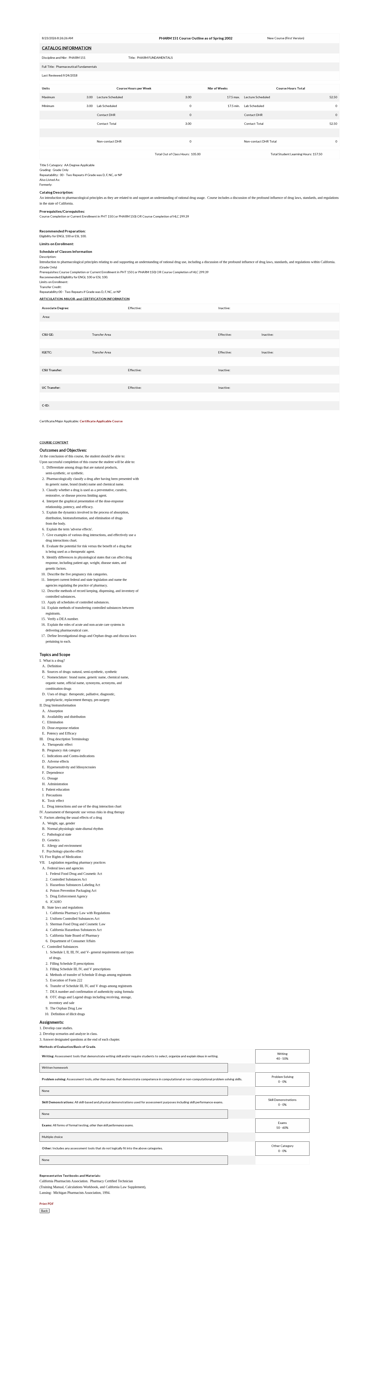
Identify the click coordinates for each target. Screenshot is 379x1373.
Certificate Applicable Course (101, 421)
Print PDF (46, 1203)
